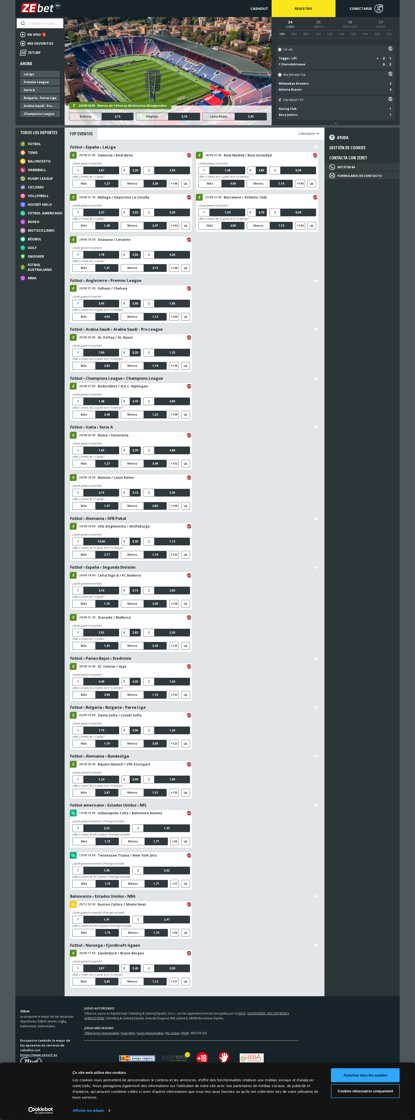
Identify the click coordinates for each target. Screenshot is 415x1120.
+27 (174, 884)
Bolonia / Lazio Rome (116, 477)
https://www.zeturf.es (38, 1055)
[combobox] (40, 23)
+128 (174, 604)
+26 (174, 841)
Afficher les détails (88, 1110)
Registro (303, 8)
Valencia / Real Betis (115, 155)
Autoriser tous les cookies (365, 1075)
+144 (174, 226)
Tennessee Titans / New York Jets (127, 855)
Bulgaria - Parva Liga (40, 98)
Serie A (29, 90)
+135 (174, 792)
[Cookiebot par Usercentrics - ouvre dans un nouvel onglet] (41, 1110)
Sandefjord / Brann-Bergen (121, 953)
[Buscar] (22, 23)
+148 (174, 268)
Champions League (39, 114)
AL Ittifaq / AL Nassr (115, 337)
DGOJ (242, 1013)
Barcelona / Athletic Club (245, 197)
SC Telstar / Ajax (112, 666)
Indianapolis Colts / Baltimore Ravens (130, 813)
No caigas (173, 1033)
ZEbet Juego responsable (101, 1033)
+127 (174, 981)
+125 (174, 646)
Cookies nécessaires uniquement (365, 1091)
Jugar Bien (128, 1033)
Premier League (36, 82)
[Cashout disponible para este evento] (390, 49)
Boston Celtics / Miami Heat (122, 904)
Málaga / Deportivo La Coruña (123, 197)
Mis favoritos (40, 43)
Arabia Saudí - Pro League (41, 106)
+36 (174, 933)
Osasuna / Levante (114, 239)
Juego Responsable (150, 1033)
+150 (300, 183)
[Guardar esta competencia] (316, 147)
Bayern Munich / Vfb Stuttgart (124, 764)
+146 (174, 183)
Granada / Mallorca (114, 617)
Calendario (307, 133)
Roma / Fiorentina (113, 435)
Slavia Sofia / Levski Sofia (119, 715)
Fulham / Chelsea (112, 288)
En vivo (36, 34)
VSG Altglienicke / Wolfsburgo (124, 526)
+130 (174, 366)
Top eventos (81, 134)
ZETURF (31, 52)
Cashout (259, 8)
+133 (300, 226)
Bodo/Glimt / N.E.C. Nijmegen (123, 386)
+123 (174, 743)
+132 (174, 555)
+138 (174, 414)
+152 (174, 463)
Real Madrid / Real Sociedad (248, 155)
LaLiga (29, 74)
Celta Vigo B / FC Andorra (119, 575)
